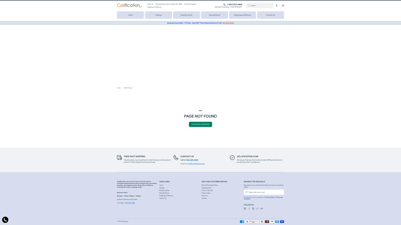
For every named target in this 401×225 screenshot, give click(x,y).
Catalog (161, 188)
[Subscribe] (281, 192)
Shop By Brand (164, 193)
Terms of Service (207, 190)
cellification (125, 221)
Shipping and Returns (166, 196)
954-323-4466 (130, 203)
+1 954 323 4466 (234, 4)
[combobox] (259, 5)
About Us (205, 196)
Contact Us (187, 156)
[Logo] (130, 5)
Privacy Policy (206, 193)
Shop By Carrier (164, 190)
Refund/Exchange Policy (210, 185)
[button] (283, 5)
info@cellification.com (196, 164)
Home (119, 88)
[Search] (248, 5)
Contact (204, 198)
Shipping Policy (206, 188)
